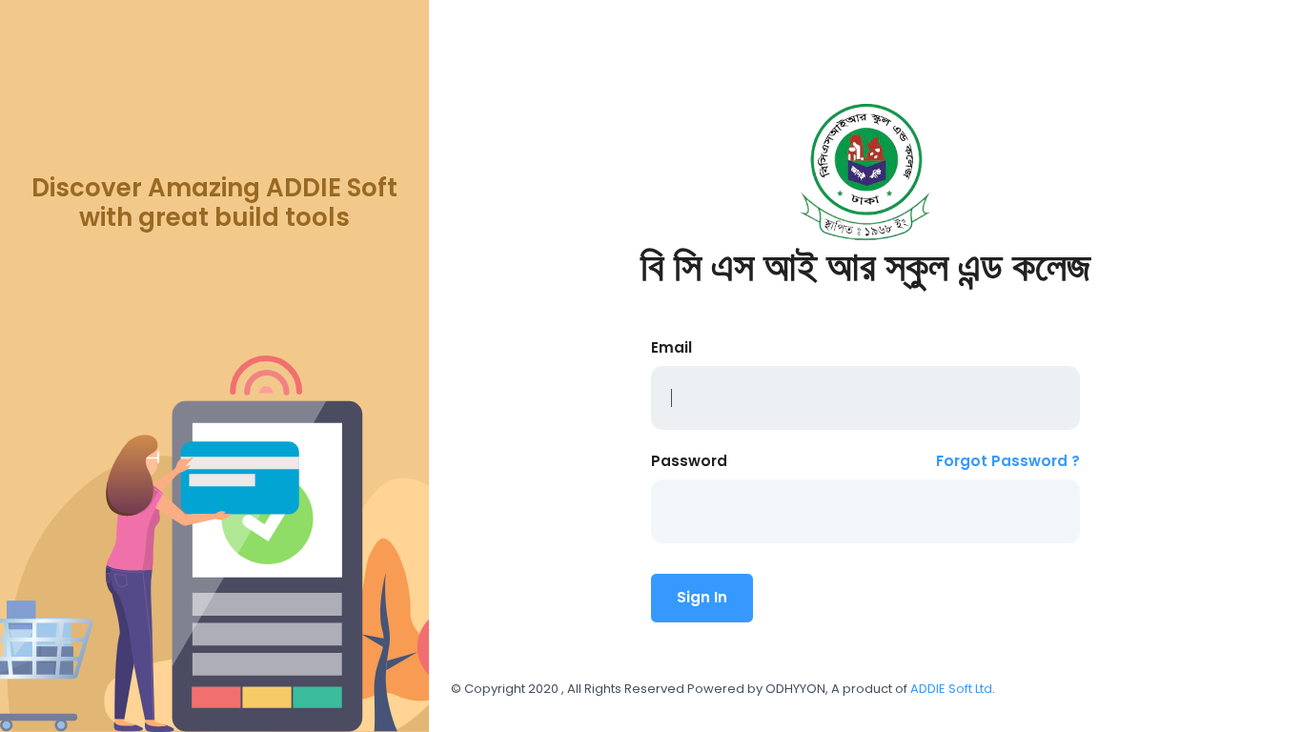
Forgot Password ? (1008, 461)
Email (671, 347)
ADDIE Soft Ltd (951, 689)
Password (689, 461)
